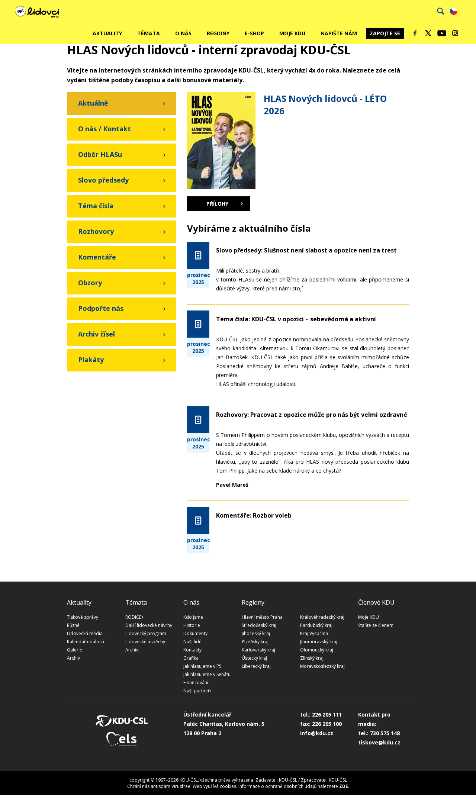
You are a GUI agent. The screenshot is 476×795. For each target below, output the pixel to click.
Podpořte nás (100, 308)
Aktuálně (93, 103)
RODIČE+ (134, 617)
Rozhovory (96, 231)
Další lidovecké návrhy (148, 625)
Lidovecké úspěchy (145, 641)
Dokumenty (195, 633)
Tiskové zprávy (82, 617)
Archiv (73, 658)
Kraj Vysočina (314, 633)
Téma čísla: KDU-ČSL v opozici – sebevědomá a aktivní (296, 319)
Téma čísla (95, 205)
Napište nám (339, 33)
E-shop (254, 33)
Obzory (90, 282)
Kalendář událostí (85, 641)
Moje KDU (292, 33)
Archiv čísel (96, 333)
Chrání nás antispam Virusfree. (159, 786)
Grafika (191, 658)
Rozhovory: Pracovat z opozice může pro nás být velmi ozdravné (311, 415)
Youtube (442, 33)
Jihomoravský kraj (318, 641)
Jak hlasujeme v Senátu (207, 674)
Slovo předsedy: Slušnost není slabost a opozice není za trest (306, 250)
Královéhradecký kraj (322, 617)
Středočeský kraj (259, 625)
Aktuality (107, 33)
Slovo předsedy (103, 180)
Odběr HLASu (100, 154)
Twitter (428, 33)
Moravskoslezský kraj (322, 666)
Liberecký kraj (256, 666)
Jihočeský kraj (256, 633)
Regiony (218, 33)
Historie (191, 625)
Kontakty (192, 650)
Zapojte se (385, 33)
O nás (183, 33)
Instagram (455, 33)
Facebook (415, 33)
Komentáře (97, 256)
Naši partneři (197, 691)
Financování (195, 682)
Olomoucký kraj (316, 650)
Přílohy (217, 203)
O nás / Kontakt (104, 128)
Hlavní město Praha (262, 617)
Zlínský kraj (312, 658)
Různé (73, 625)
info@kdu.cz (316, 733)
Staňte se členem (375, 625)
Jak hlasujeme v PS (202, 666)
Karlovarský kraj (258, 650)
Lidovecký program (145, 633)
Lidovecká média (85, 633)
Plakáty (91, 359)
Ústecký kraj (254, 658)
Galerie (74, 650)
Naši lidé (192, 641)
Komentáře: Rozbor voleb (254, 515)
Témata (148, 33)
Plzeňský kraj (255, 641)
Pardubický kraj (316, 625)
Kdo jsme (193, 617)
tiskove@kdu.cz (379, 742)
